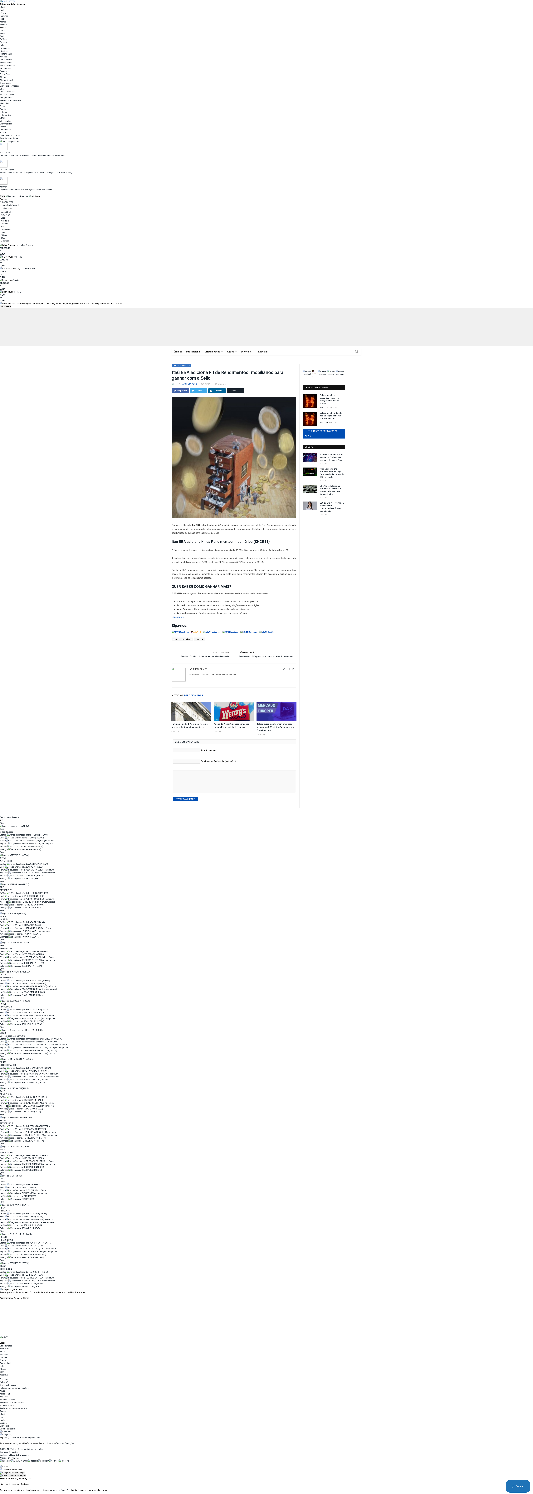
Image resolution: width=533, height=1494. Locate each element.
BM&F (2, 118)
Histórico (4, 51)
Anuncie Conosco (7, 1400)
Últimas (178, 351)
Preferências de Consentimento (14, 1408)
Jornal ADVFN (6, 60)
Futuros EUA (5, 115)
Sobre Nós (4, 1382)
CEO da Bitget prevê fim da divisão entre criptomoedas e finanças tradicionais (332, 507)
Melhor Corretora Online (10, 100)
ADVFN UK (5, 215)
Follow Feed (5, 74)
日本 (3, 238)
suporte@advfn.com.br (10, 205)
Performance (6, 54)
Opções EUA (5, 121)
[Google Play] (6, 1434)
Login (26, 1298)
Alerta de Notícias (7, 65)
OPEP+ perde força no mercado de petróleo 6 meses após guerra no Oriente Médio (330, 490)
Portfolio (4, 19)
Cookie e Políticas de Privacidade (14, 1455)
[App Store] (5, 1432)
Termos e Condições (65, 1443)
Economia (246, 351)
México (4, 235)
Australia (5, 221)
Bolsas (3, 127)
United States (7, 212)
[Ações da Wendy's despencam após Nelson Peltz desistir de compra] (234, 711)
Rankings (4, 16)
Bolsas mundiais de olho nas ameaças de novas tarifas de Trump (331, 416)
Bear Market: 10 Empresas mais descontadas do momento (266, 656)
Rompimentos (6, 97)
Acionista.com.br (190, 384)
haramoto (323, 407)
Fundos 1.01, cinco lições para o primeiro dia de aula (205, 656)
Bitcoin (16, 280)
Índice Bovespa (26, 245)
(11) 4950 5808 (6, 202)
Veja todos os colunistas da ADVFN (321, 433)
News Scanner (6, 62)
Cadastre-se (5, 306)
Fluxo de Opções (7, 95)
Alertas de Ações (7, 80)
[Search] (356, 351)
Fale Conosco (6, 208)
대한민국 (5, 241)
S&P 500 (18, 257)
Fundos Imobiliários (181, 365)
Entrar (2, 196)
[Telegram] (43, 1461)
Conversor (4, 1426)
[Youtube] (54, 1461)
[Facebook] (33, 1461)
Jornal (3, 1417)
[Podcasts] (64, 1461)
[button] (12, 1473)
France (4, 227)
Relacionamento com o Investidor (14, 1388)
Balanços (4, 45)
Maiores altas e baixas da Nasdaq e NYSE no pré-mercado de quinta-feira (331, 457)
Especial (262, 351)
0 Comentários (220, 384)
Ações (230, 351)
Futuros (3, 112)
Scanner (3, 25)
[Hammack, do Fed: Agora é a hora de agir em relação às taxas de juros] (191, 711)
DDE (2, 89)
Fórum (3, 13)
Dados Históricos (7, 92)
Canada (4, 224)
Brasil (3, 218)
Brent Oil (18, 292)
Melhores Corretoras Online (12, 1402)
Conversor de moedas (9, 86)
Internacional (193, 351)
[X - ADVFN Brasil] (19, 1461)
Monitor (3, 7)
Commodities (6, 124)
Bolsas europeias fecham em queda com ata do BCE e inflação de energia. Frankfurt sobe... (275, 727)
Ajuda (2, 1391)
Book (2, 10)
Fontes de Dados (7, 1405)
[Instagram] (5, 1461)
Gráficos (3, 39)
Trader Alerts (6, 83)
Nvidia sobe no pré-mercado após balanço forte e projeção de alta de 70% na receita (332, 473)
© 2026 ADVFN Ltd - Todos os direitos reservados (21, 1449)
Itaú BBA (199, 639)
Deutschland (6, 229)
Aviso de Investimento (9, 1458)
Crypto (3, 109)
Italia (3, 232)
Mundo (3, 22)
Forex (2, 106)
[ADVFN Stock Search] (1, 4)
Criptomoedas (212, 351)
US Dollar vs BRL (28, 268)
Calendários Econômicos (11, 135)
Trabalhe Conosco (8, 1385)
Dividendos (5, 48)
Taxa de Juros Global (9, 138)
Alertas (3, 77)
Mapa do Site (6, 1394)
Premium (24, 196)
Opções (3, 42)
